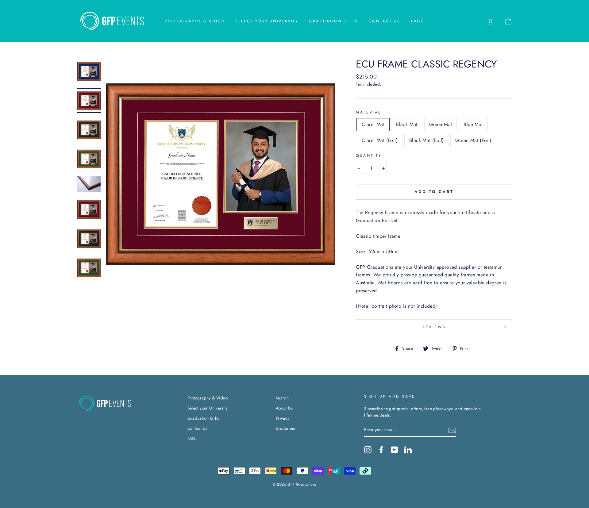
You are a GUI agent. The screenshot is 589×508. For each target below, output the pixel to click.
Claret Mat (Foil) (380, 140)
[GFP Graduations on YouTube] (394, 449)
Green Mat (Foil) (473, 140)
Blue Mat (473, 124)
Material (368, 112)
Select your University (266, 21)
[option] (221, 174)
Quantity (369, 155)
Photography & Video (194, 21)
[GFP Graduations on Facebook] (381, 449)
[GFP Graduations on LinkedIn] (408, 449)
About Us (284, 408)
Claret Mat (373, 124)
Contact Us (384, 21)
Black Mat (407, 124)
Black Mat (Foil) (426, 140)
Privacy (283, 418)
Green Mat (440, 124)
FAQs (417, 21)
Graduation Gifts (333, 21)
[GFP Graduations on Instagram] (367, 449)
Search (282, 398)
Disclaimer (286, 428)
